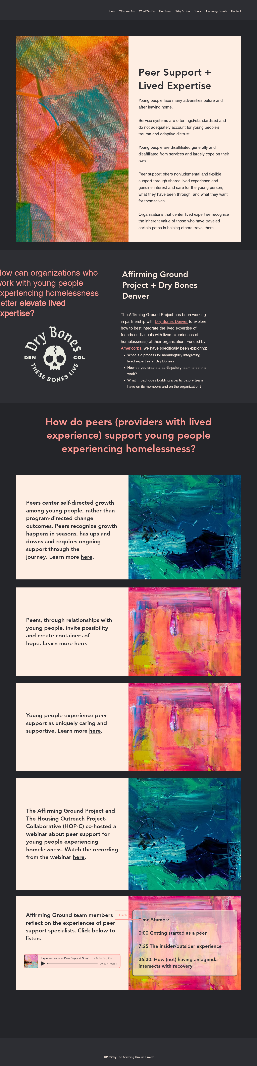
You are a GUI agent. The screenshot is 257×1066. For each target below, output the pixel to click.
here (86, 556)
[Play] (43, 964)
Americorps (131, 348)
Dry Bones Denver (171, 321)
